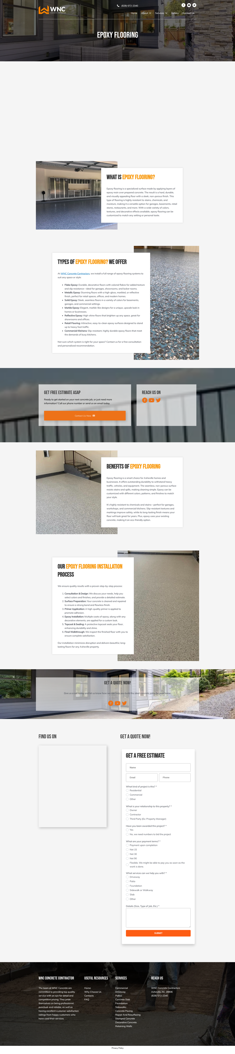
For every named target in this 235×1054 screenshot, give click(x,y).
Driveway (120, 991)
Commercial (121, 988)
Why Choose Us (92, 991)
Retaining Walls (123, 1026)
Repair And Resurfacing (127, 1014)
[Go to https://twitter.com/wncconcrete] (158, 401)
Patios (118, 995)
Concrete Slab (122, 999)
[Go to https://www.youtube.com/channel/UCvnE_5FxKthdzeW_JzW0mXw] (151, 401)
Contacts (89, 995)
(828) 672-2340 (159, 995)
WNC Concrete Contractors (75, 273)
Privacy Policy (117, 1048)
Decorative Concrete (126, 1022)
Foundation (121, 1003)
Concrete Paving (124, 1011)
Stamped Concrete (125, 1018)
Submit (158, 933)
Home (87, 988)
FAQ (86, 999)
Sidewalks (120, 1007)
